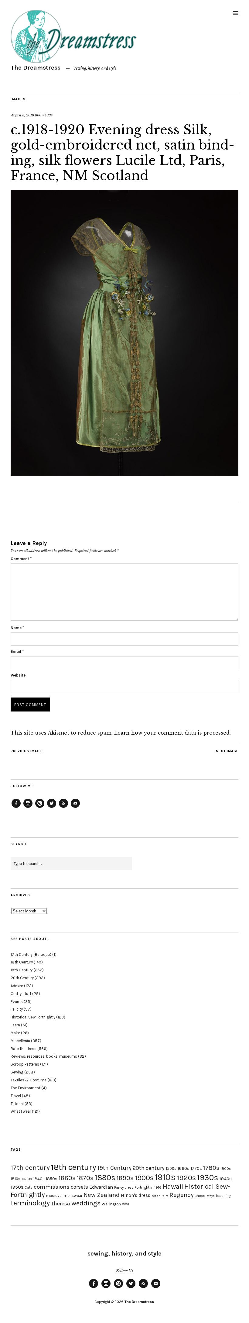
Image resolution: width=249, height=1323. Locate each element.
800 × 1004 (44, 115)
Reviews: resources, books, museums (44, 1056)
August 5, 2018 (22, 115)
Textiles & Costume (28, 1080)
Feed (63, 807)
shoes (200, 1196)
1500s (171, 1168)
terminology (30, 1203)
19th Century (21, 970)
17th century (30, 1167)
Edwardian (101, 1187)
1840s (39, 1178)
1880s (105, 1177)
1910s (165, 1177)
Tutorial (17, 1103)
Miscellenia (20, 1041)
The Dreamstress (35, 67)
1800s (225, 1169)
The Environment (25, 1088)
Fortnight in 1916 (148, 1187)
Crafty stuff (21, 993)
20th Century (22, 978)
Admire (17, 986)
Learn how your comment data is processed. (172, 733)
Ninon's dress (135, 1195)
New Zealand (102, 1194)
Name (17, 627)
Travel (16, 1096)
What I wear (21, 1111)
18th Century (22, 962)
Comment (21, 558)
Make (15, 1033)
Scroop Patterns (25, 1064)
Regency (181, 1194)
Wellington (111, 1204)
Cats (28, 1187)
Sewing (17, 1072)
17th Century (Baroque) (31, 954)
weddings (86, 1203)
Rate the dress (23, 1048)
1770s (196, 1168)
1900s (144, 1177)
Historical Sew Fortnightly (33, 1017)
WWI (125, 1204)
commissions (52, 1186)
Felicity (17, 1009)
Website (18, 675)
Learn (15, 1025)
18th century (73, 1167)
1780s (211, 1167)
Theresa (60, 1204)
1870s (85, 1178)
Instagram (27, 807)
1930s (207, 1177)
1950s (17, 1187)
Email (17, 651)
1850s (51, 1178)
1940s (226, 1178)
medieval (54, 1195)
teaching (223, 1196)
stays (210, 1196)
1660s (183, 1168)
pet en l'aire (160, 1196)
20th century (149, 1168)
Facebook (16, 807)
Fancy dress (123, 1188)
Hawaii (173, 1186)
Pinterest (39, 807)
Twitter (51, 807)
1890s (125, 1178)
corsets (79, 1187)
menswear (73, 1195)
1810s (15, 1179)
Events (17, 1001)
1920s (186, 1177)
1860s (67, 1178)
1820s (27, 1179)
